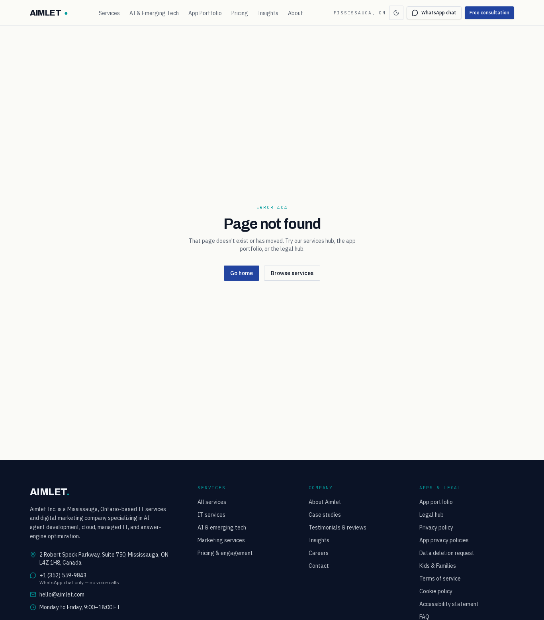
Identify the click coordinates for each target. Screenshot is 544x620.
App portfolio (436, 502)
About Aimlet (325, 502)
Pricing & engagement (225, 553)
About (295, 13)
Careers (319, 553)
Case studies (325, 514)
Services (109, 13)
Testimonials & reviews (337, 527)
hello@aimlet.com (61, 594)
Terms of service (440, 578)
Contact (319, 565)
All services (212, 502)
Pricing (239, 13)
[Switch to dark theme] (396, 13)
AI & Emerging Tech (154, 13)
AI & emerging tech (222, 527)
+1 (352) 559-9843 (62, 575)
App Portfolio (205, 13)
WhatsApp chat (438, 13)
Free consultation (489, 13)
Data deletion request (446, 553)
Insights (268, 13)
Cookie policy (435, 591)
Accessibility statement (449, 604)
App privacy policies (444, 540)
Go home (241, 273)
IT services (211, 514)
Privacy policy (436, 527)
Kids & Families (437, 565)
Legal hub (431, 514)
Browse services (292, 273)
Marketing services (221, 540)
